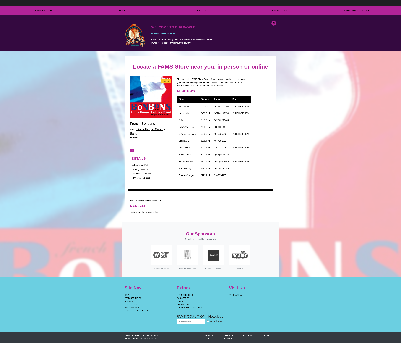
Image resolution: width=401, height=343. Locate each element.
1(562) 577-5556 (221, 106)
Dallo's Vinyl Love (187, 127)
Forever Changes (186, 175)
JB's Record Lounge (188, 134)
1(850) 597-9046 (221, 161)
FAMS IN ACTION (279, 10)
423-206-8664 (220, 127)
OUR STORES (131, 304)
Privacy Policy (209, 337)
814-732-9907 (220, 175)
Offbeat (182, 120)
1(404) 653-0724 (221, 154)
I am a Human (215, 321)
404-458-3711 (220, 141)
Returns (247, 336)
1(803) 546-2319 (221, 168)
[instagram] (273, 23)
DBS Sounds (185, 148)
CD (132, 150)
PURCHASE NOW (240, 106)
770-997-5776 (220, 148)
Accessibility (267, 336)
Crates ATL (184, 141)
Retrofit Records (186, 161)
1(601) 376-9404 (221, 120)
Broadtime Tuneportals (151, 200)
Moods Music (185, 154)
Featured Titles (43, 10)
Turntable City (185, 168)
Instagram (236, 295)
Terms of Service (228, 337)
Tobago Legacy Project (358, 10)
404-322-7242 (220, 134)
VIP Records (184, 106)
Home (127, 295)
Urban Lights (184, 113)
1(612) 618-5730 (221, 113)
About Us (200, 10)
